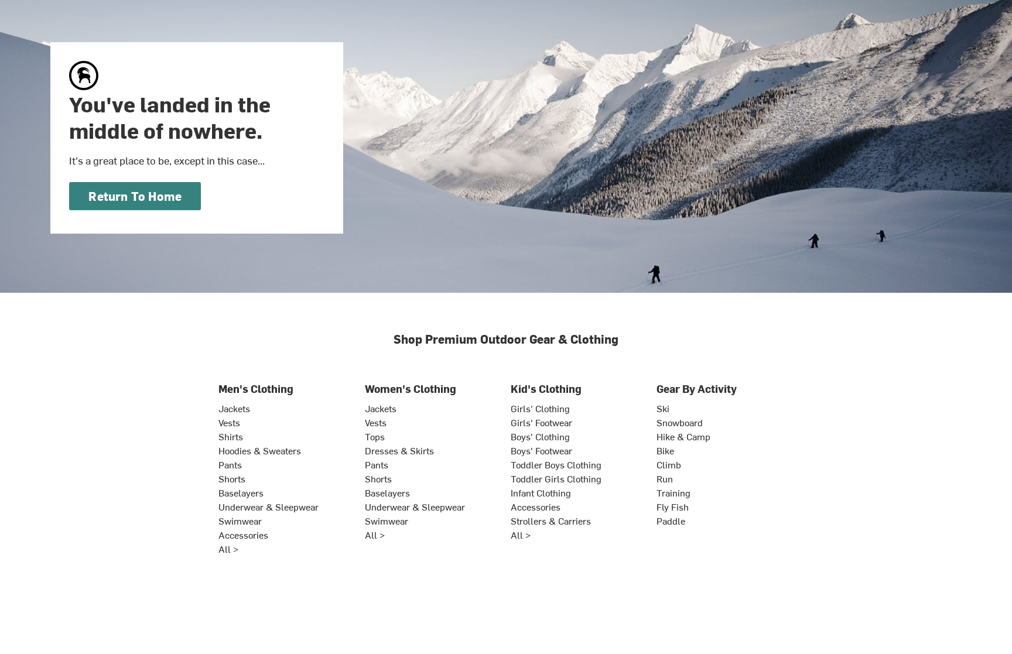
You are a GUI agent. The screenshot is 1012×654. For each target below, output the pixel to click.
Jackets (234, 408)
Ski (663, 408)
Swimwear (240, 520)
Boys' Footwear (541, 450)
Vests (229, 422)
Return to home (135, 196)
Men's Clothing (255, 388)
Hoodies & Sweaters (259, 450)
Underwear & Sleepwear (268, 506)
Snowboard (680, 422)
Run (665, 478)
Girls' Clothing (540, 408)
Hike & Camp (683, 436)
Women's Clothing (410, 388)
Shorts (231, 478)
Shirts (230, 436)
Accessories (243, 534)
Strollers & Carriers (551, 520)
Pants (230, 464)
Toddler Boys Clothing (556, 464)
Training (673, 492)
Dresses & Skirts (399, 450)
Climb (669, 464)
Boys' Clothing (540, 436)
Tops (375, 436)
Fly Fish (673, 506)
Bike (665, 450)
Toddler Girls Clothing (556, 478)
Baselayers (241, 492)
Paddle (671, 520)
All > (228, 548)
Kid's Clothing (546, 388)
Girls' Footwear (541, 422)
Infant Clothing (541, 492)
